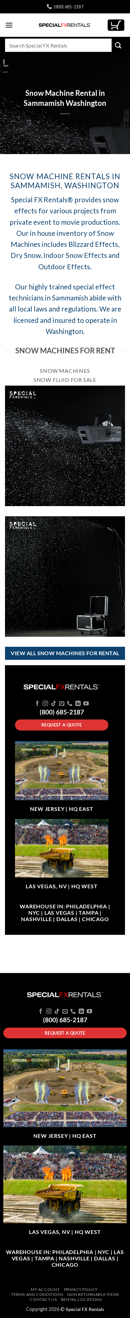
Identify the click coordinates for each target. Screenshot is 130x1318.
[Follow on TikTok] (53, 704)
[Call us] (69, 704)
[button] (9, 25)
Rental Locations (81, 1299)
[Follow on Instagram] (45, 704)
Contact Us (43, 1299)
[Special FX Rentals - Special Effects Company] (65, 25)
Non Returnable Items (93, 1294)
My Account (45, 1289)
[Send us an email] (61, 704)
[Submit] (118, 45)
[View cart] (116, 25)
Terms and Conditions (37, 1294)
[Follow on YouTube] (86, 704)
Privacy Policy (81, 1289)
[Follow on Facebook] (37, 704)
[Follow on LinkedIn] (78, 704)
